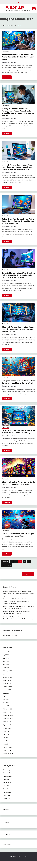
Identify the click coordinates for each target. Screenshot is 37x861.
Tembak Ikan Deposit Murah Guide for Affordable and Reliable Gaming (18, 431)
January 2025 (7, 712)
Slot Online (6, 789)
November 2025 (8, 680)
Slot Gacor (6, 785)
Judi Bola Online (7, 776)
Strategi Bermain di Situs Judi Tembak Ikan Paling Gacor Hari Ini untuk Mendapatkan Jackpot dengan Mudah (18, 112)
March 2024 (6, 744)
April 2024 (6, 741)
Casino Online (7, 773)
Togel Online (6, 795)
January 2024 (7, 750)
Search (28, 574)
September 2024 (8, 725)
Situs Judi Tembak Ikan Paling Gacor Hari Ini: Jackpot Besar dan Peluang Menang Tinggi (18, 329)
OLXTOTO (25, 856)
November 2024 (8, 718)
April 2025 (6, 702)
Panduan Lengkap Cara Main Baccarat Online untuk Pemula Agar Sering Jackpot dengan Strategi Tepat (18, 594)
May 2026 (6, 661)
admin (14, 62)
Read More (7, 77)
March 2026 (6, 668)
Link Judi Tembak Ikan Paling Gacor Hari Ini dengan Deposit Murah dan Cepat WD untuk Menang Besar (17, 167)
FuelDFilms (14, 7)
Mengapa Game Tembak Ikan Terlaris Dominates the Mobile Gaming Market (18, 382)
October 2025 (7, 683)
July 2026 (6, 655)
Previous (5, 561)
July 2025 (6, 693)
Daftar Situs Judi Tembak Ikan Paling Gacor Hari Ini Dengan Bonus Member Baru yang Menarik (18, 221)
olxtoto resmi (7, 844)
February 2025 (7, 709)
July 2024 (6, 731)
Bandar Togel (7, 770)
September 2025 (8, 687)
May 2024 (6, 737)
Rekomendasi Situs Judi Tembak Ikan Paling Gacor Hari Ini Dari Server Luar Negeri (18, 57)
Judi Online (6, 779)
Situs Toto (6, 809)
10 (3, 565)
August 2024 (7, 728)
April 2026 (6, 664)
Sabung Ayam (7, 782)
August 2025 (7, 690)
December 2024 (8, 715)
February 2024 (7, 747)
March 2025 (6, 706)
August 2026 (7, 652)
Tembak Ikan (5, 52)
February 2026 (7, 671)
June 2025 (6, 696)
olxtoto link (6, 822)
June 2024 (6, 734)
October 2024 (7, 722)
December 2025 (8, 677)
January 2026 (7, 674)
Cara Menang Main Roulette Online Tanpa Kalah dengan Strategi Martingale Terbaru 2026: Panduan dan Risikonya (17, 601)
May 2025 (6, 699)
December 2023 (8, 753)
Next (9, 565)
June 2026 (6, 658)
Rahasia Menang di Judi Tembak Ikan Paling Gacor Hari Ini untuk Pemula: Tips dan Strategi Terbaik (18, 275)
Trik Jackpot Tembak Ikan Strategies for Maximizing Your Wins (18, 535)
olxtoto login (6, 834)
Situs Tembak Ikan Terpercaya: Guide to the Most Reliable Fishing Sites (18, 483)
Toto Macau (6, 798)
